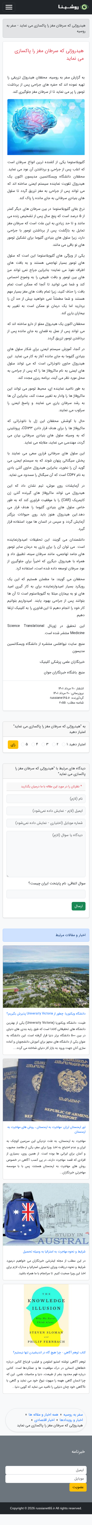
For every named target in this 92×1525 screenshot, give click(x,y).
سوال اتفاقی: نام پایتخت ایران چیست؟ (57, 883)
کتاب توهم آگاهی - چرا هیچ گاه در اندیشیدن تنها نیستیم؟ (49, 1352)
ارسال (79, 906)
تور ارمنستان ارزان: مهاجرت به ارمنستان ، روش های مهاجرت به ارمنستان (46, 1129)
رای (13, 744)
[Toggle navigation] (9, 7)
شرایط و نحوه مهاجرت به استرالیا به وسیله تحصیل (54, 1251)
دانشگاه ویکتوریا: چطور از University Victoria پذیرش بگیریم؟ (46, 1013)
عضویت (78, 1487)
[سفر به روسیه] (72, 7)
